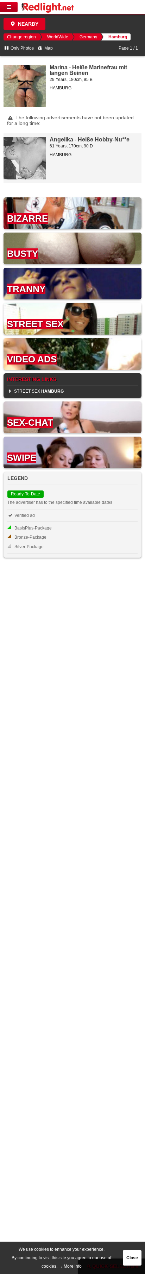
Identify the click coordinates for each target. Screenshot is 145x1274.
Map (48, 48)
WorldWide (57, 36)
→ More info (70, 1266)
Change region (21, 36)
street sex (38, 391)
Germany (88, 36)
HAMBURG (60, 87)
